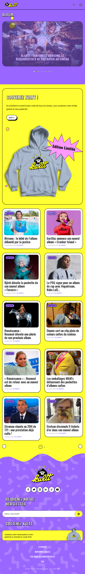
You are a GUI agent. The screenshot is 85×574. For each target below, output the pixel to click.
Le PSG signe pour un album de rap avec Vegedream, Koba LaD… (63, 286)
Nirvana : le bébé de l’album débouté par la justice (20, 240)
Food (51, 353)
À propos (42, 547)
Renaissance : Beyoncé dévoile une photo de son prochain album (20, 334)
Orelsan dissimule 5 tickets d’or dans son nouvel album (63, 428)
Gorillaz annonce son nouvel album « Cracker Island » (63, 240)
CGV (42, 561)
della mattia (56, 569)
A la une (52, 213)
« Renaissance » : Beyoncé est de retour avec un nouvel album (21, 382)
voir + (11, 117)
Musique (10, 213)
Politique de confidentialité (42, 556)
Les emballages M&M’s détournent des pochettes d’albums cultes (62, 382)
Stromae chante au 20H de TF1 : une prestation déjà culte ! (20, 430)
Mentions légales (42, 551)
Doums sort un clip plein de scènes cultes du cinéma (63, 332)
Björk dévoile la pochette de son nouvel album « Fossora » (21, 286)
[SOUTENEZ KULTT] (42, 530)
